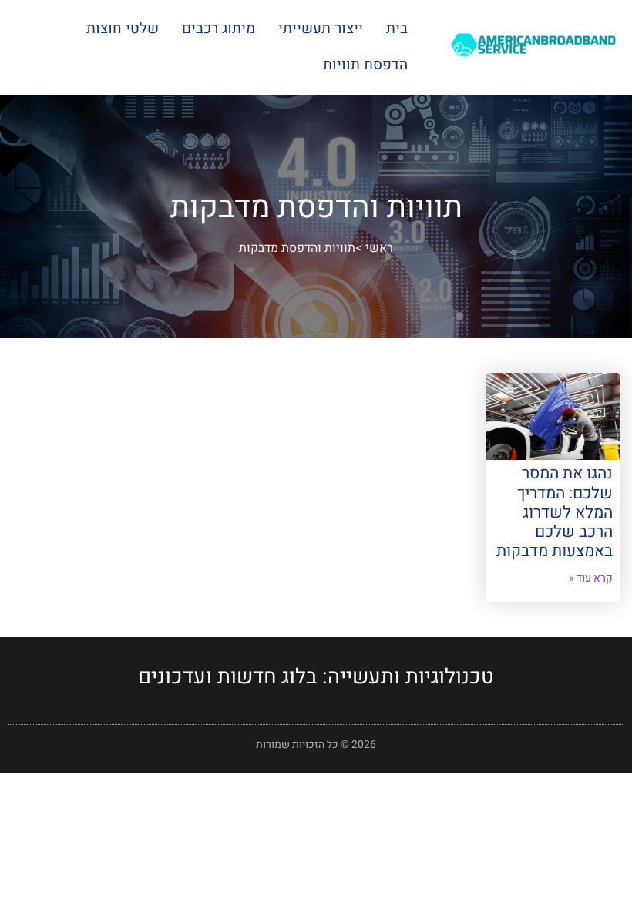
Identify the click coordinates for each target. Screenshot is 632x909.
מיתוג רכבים (218, 28)
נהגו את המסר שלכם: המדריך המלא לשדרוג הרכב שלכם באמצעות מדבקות (554, 512)
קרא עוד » (591, 578)
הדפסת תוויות (365, 64)
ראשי (379, 248)
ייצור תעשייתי (320, 28)
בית (397, 28)
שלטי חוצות (122, 28)
